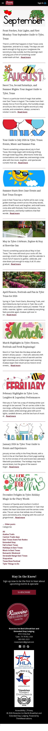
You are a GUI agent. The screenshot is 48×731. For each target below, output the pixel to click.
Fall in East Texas (10, 545)
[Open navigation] (3, 3)
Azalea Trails (8, 534)
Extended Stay (9, 542)
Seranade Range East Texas (15, 556)
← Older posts (9, 524)
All (4, 531)
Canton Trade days (11, 537)
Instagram (24, 646)
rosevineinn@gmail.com (24, 642)
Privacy (30, 710)
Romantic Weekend (11, 553)
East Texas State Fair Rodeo (15, 539)
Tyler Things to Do (11, 564)
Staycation (7, 558)
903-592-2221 (24, 639)
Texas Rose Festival (11, 561)
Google (28, 646)
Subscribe (24, 592)
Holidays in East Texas (13, 547)
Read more (26, 57)
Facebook (20, 646)
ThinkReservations (24, 718)
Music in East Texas (11, 550)
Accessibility (20, 710)
